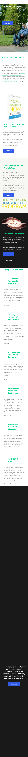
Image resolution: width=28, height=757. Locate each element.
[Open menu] (25, 2)
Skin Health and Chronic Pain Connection (14, 354)
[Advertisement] (14, 38)
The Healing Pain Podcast (15, 75)
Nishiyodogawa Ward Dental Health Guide (14, 390)
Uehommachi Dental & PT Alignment (13, 427)
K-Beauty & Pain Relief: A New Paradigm (13, 317)
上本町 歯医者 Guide (13, 460)
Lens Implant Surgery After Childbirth (13, 281)
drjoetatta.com (6, 2)
